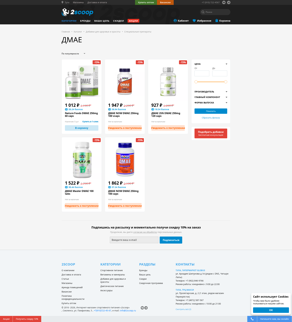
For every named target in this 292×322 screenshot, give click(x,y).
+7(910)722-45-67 (102, 310)
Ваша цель (101, 20)
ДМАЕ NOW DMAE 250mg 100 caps (123, 192)
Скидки (118, 20)
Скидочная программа (151, 283)
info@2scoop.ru (128, 310)
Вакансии (67, 291)
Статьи (65, 278)
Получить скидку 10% (27, 318)
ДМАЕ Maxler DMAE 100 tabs (79, 192)
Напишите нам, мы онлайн (274, 318)
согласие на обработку (145, 232)
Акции (133, 20)
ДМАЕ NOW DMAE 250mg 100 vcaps (123, 114)
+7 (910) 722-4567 (211, 2)
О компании (68, 270)
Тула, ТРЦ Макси (185, 289)
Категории (69, 20)
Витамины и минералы (112, 274)
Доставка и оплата (71, 274)
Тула (67, 2)
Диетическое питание (112, 286)
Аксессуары (106, 290)
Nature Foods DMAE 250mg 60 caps (81, 114)
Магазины (67, 283)
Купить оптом (146, 2)
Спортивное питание (111, 270)
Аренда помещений (72, 287)
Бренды (85, 20)
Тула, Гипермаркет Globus (190, 270)
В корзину (81, 128)
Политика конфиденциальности (73, 297)
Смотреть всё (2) (183, 309)
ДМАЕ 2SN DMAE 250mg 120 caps (165, 114)
